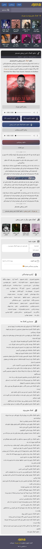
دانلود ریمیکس (21, 142)
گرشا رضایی (8, 312)
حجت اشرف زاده (23, 282)
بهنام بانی (36, 285)
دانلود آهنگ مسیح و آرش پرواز (31, 514)
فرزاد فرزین (26, 300)
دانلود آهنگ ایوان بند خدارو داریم (30, 457)
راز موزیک (6, 69)
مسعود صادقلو (14, 303)
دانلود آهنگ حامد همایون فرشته (30, 487)
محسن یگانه (35, 300)
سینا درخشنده (17, 285)
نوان (16, 306)
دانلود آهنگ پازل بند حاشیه (32, 496)
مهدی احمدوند (12, 309)
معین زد (36, 291)
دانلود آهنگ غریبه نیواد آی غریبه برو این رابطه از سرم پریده (22, 493)
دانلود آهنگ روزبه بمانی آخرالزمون (30, 430)
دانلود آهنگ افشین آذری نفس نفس (29, 469)
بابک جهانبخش (34, 294)
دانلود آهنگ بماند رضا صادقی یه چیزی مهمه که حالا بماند (23, 454)
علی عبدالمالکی (16, 300)
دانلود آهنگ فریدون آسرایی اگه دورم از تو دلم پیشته (24, 517)
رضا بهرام (10, 306)
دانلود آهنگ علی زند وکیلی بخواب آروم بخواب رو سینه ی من (22, 445)
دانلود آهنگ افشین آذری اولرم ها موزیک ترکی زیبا (25, 341)
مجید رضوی (23, 303)
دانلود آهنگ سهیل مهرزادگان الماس (29, 490)
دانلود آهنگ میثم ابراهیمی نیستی (29, 499)
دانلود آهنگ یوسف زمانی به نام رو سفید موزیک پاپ (24, 344)
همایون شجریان (34, 279)
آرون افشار (20, 291)
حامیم (14, 282)
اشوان (26, 294)
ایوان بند (19, 294)
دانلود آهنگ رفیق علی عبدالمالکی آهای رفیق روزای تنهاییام (22, 424)
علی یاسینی (27, 285)
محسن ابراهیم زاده (24, 309)
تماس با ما (21, 546)
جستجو (4, 10)
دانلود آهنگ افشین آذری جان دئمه (30, 427)
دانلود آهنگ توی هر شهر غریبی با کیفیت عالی (26, 365)
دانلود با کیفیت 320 (29, 118)
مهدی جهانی (28, 315)
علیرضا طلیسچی (34, 303)
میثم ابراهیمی (24, 306)
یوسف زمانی (35, 309)
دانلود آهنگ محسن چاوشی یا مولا (30, 421)
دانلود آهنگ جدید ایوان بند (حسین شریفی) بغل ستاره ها (23, 347)
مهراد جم (12, 291)
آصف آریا (15, 279)
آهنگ (19, 5)
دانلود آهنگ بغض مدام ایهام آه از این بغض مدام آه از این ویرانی (21, 451)
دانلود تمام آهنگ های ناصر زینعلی (19, 125)
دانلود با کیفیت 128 (9, 118)
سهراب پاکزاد (6, 279)
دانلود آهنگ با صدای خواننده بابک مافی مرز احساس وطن (23, 368)
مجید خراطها (26, 297)
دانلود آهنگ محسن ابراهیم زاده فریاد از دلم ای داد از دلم (24, 502)
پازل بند (36, 315)
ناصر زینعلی (27, 211)
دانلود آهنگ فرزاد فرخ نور (32, 466)
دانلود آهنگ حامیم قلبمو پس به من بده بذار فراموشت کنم (23, 472)
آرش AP (22, 288)
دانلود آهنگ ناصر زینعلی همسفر (25, 53)
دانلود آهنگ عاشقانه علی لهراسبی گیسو (28, 350)
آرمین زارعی (35, 288)
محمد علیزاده (11, 294)
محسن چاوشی (34, 306)
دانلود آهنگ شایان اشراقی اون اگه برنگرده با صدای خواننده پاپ (21, 404)
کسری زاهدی (27, 312)
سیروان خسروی (34, 282)
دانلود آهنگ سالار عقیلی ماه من (30, 505)
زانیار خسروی (23, 279)
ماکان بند (36, 312)
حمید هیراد (17, 297)
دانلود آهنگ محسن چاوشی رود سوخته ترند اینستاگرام (24, 401)
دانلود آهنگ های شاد (33, 532)
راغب (7, 288)
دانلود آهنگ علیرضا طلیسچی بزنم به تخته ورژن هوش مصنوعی (21, 356)
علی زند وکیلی (7, 285)
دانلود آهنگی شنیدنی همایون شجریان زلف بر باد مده (24, 377)
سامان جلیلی (18, 312)
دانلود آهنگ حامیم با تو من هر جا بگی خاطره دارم (25, 392)
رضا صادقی (14, 288)
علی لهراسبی (7, 282)
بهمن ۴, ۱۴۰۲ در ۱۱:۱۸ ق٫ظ (8, 261)
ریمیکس (11, 5)
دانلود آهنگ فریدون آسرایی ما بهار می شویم (26, 448)
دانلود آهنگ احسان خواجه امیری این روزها (28, 353)
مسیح (28, 288)
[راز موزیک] (36, 5)
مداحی (4, 5)
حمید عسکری (8, 297)
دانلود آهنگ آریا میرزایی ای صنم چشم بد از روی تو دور (24, 326)
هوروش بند (28, 291)
